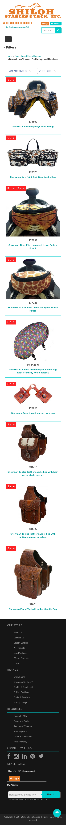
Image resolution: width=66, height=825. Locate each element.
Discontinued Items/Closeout (28, 56)
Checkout (57, 23)
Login (46, 23)
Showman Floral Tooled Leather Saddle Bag (33, 609)
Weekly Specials (21, 658)
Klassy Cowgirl (20, 702)
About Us (18, 632)
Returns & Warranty (23, 726)
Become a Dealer (22, 721)
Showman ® (19, 677)
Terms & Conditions (23, 736)
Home (9, 56)
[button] (57, 813)
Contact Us (19, 638)
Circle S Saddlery (22, 697)
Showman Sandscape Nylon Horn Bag (33, 126)
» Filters (9, 47)
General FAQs (20, 716)
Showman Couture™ (23, 682)
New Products (20, 653)
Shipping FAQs (21, 731)
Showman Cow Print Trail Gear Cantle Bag (33, 177)
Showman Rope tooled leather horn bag (33, 413)
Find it (50, 794)
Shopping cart (28, 771)
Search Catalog (21, 643)
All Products (19, 648)
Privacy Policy (20, 742)
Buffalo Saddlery (21, 692)
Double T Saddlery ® (23, 687)
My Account (12, 785)
